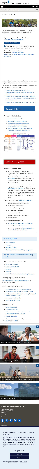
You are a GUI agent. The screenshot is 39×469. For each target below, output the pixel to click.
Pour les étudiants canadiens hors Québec (20, 223)
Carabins (8, 269)
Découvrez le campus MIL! (8, 398)
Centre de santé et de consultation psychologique (20, 274)
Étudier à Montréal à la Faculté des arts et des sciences (16, 379)
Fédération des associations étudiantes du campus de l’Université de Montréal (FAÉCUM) (21, 313)
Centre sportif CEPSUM (12, 267)
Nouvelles (3, 423)
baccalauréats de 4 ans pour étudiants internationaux (21, 229)
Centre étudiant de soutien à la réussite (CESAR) (19, 291)
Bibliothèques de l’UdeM (13, 300)
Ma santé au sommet (12, 264)
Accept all (19, 457)
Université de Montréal (5, 2)
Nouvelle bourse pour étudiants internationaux (15, 361)
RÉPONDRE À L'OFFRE (11, 43)
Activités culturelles (11, 316)
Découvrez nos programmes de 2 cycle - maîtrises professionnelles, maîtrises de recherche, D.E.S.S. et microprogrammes (20, 98)
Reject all (19, 454)
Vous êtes (8, 10)
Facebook (7, 321)
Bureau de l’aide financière (13, 298)
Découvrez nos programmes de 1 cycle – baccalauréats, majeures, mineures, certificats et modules (20, 92)
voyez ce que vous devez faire (14, 39)
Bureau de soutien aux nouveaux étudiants (18, 289)
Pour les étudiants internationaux (17, 226)
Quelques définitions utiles (15, 119)
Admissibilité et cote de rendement (17, 121)
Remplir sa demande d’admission (17, 126)
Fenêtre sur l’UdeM (11, 247)
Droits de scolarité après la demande (18, 123)
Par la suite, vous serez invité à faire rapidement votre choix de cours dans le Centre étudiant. (19, 47)
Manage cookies (19, 451)
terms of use (23, 462)
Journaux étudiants (11, 307)
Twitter (15, 321)
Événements (4, 425)
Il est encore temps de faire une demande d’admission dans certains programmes (20, 129)
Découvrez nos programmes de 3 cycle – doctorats (20, 102)
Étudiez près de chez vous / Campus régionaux (19, 250)
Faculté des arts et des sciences (25, 3)
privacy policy (12, 462)
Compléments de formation (15, 188)
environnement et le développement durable (16, 280)
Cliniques (8, 271)
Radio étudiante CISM (12, 309)
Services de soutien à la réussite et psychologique (16, 342)
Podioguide (9, 245)
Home (3, 10)
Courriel (3, 417)
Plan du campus (10, 242)
